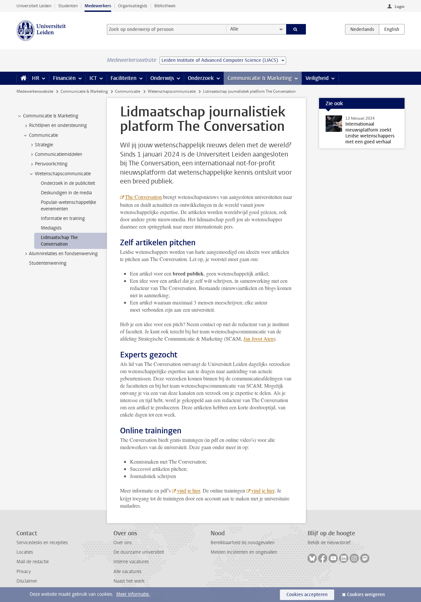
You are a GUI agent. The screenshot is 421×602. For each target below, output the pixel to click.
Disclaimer (26, 581)
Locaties (24, 552)
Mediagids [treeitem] (51, 228)
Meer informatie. (133, 594)
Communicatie (127, 91)
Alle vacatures (127, 571)
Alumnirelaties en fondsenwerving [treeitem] (63, 254)
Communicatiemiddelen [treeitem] (58, 154)
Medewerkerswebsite (34, 91)
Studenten (68, 6)
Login (400, 6)
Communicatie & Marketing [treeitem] (50, 116)
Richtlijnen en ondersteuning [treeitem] (58, 125)
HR (35, 78)
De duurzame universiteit (138, 552)
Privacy (23, 571)
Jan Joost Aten (258, 338)
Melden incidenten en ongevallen (243, 552)
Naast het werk (128, 581)
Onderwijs (162, 78)
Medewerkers (98, 6)
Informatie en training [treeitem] (63, 218)
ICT (93, 78)
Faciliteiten (123, 78)
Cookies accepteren (307, 594)
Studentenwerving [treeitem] (47, 263)
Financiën (64, 78)
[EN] (392, 29)
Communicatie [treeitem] (43, 135)
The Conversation (143, 196)
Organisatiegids (132, 6)
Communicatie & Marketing (260, 78)
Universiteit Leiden (33, 6)
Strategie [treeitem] (44, 145)
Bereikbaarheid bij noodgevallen (242, 543)
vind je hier (188, 490)
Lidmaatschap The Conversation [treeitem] (59, 240)
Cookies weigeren (366, 594)
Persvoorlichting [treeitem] (51, 164)
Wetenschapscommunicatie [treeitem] (63, 174)
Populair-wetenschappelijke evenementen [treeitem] (68, 205)
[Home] (22, 78)
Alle (234, 29)
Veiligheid (317, 78)
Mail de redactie (32, 562)
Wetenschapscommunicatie (172, 91)
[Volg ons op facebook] (322, 558)
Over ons (122, 543)
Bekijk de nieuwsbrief (329, 543)
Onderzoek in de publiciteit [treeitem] (68, 183)
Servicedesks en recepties (42, 543)
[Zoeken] (296, 29)
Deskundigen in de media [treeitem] (66, 193)
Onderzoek (201, 78)
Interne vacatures (131, 562)
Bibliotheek (165, 6)
